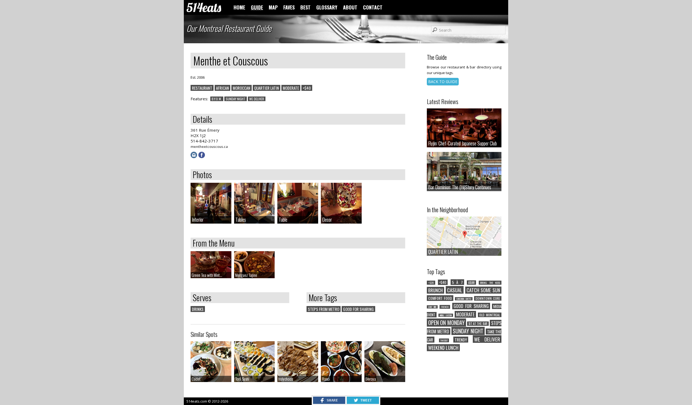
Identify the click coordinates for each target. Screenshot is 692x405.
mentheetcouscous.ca (209, 146)
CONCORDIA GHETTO (463, 298)
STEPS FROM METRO (323, 309)
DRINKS (198, 309)
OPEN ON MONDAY (446, 322)
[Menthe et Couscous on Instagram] (194, 156)
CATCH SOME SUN (483, 290)
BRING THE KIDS (490, 283)
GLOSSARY (326, 7)
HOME (239, 7)
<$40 (307, 88)
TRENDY (461, 340)
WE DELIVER (256, 99)
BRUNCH (435, 290)
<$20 (431, 283)
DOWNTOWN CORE (487, 298)
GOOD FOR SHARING (358, 309)
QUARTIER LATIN (266, 88)
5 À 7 (457, 282)
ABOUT (350, 7)
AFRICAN (222, 88)
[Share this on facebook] (329, 402)
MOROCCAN (241, 88)
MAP (273, 7)
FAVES (289, 7)
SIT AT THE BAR (477, 323)
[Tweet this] (363, 402)
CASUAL (454, 290)
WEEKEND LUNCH (443, 347)
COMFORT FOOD (440, 298)
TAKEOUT (444, 340)
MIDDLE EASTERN (446, 315)
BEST (305, 7)
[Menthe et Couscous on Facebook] (202, 156)
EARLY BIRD (432, 306)
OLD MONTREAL (489, 315)
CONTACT (372, 7)
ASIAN (471, 282)
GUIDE (257, 7)
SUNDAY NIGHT (235, 99)
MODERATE (291, 88)
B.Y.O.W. (217, 99)
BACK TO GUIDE (442, 81)
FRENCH (445, 307)
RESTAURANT (202, 88)
